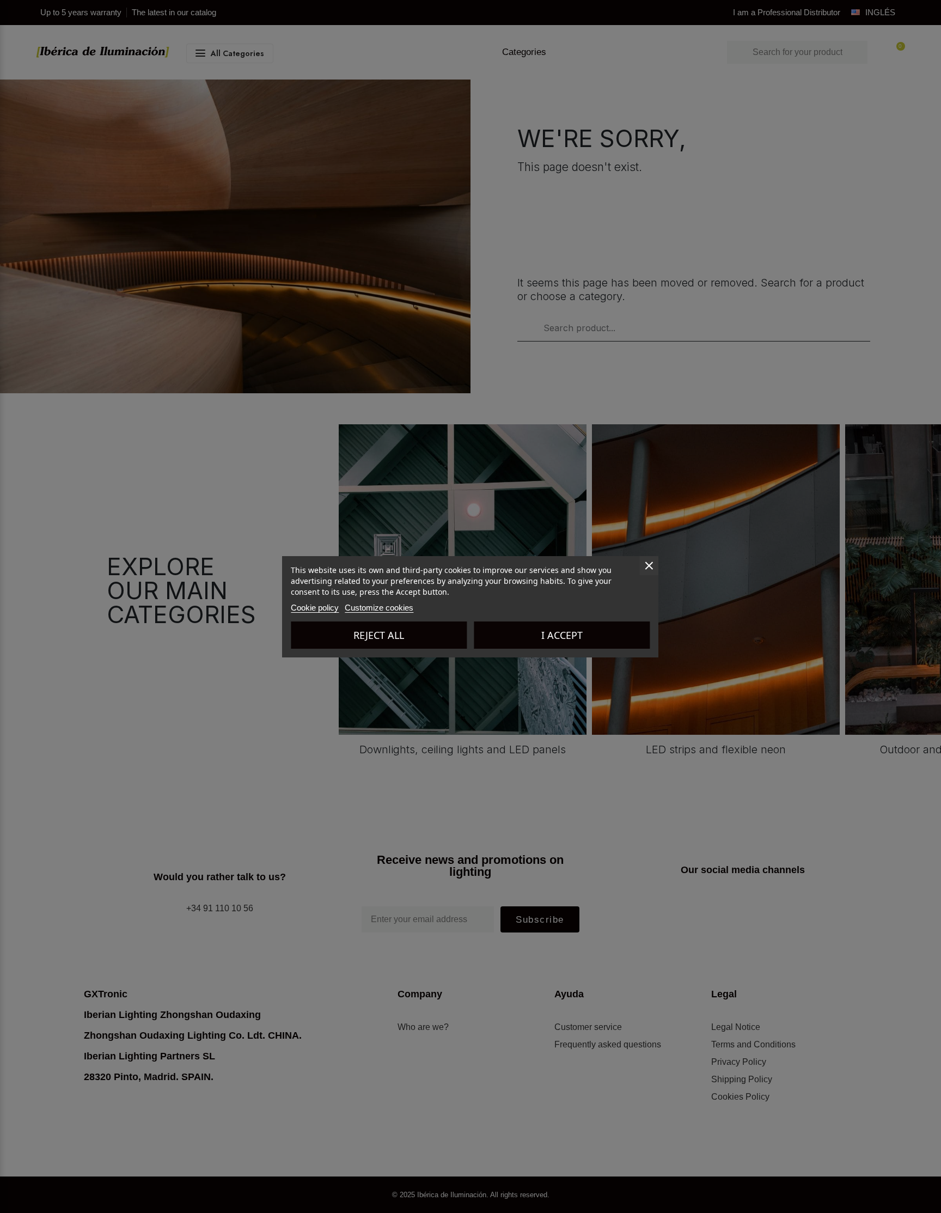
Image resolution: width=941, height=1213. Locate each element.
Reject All (378, 635)
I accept (562, 635)
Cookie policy (315, 607)
